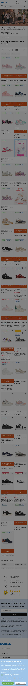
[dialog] (14, 343)
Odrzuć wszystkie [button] (20, 683)
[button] (14, 680)
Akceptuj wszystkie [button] (7, 683)
